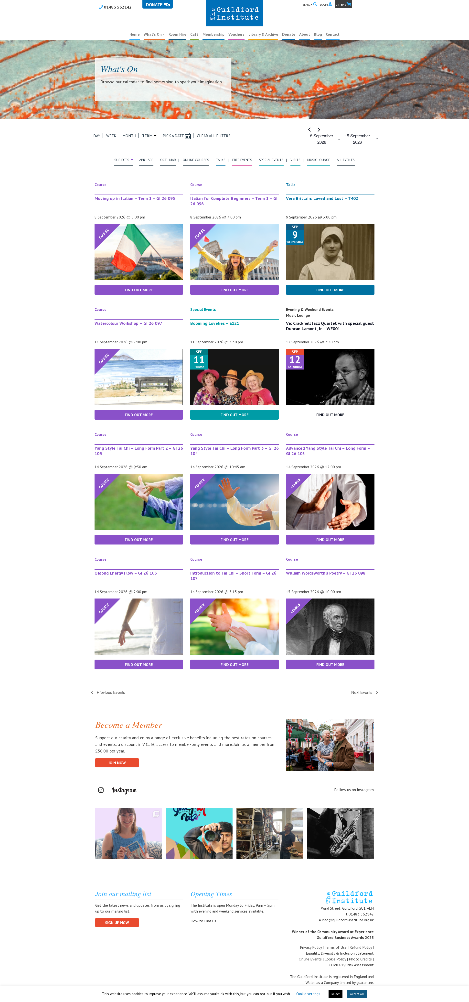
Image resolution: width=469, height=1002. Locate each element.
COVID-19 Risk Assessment (351, 964)
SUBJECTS (121, 160)
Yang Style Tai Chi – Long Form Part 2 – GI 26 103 (139, 450)
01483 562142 (117, 7)
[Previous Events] (309, 129)
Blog (318, 34)
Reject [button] (335, 994)
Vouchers (236, 34)
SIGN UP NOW (117, 922)
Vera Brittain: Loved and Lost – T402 (322, 198)
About (304, 34)
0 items (341, 4)
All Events (346, 160)
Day (96, 135)
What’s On (153, 34)
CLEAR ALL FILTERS (213, 135)
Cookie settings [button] (308, 993)
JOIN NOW (117, 762)
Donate (288, 34)
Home (134, 34)
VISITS (295, 160)
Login (324, 4)
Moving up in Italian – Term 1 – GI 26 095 (135, 198)
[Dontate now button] (157, 4)
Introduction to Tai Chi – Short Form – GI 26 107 (233, 575)
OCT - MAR (168, 160)
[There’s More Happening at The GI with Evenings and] (128, 833)
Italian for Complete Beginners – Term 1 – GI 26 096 (233, 201)
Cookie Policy (335, 959)
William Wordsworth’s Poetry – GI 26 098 (325, 573)
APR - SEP (146, 160)
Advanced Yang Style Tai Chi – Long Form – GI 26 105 (328, 450)
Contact (333, 34)
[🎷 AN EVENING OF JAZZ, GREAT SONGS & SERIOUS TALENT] (340, 833)
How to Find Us (204, 920)
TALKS (220, 160)
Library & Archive (263, 34)
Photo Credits (360, 959)
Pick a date (174, 135)
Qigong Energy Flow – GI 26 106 (126, 573)
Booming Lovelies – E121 (214, 323)
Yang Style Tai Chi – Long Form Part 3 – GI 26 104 (234, 450)
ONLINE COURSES (196, 160)
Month (129, 135)
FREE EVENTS (242, 160)
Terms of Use (336, 947)
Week (111, 135)
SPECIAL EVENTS (271, 160)
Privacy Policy (311, 947)
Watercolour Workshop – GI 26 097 (128, 323)
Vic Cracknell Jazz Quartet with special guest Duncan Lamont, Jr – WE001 (330, 325)
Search (308, 4)
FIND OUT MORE (139, 289)
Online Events (310, 959)
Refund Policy (361, 947)
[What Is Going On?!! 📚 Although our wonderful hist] (269, 833)
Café (194, 34)
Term (147, 135)
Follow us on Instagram (354, 789)
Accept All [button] (357, 994)
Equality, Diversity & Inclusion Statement (340, 953)
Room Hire (177, 34)
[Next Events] (319, 129)
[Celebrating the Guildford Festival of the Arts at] (199, 833)
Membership (213, 34)
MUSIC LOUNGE (318, 160)
